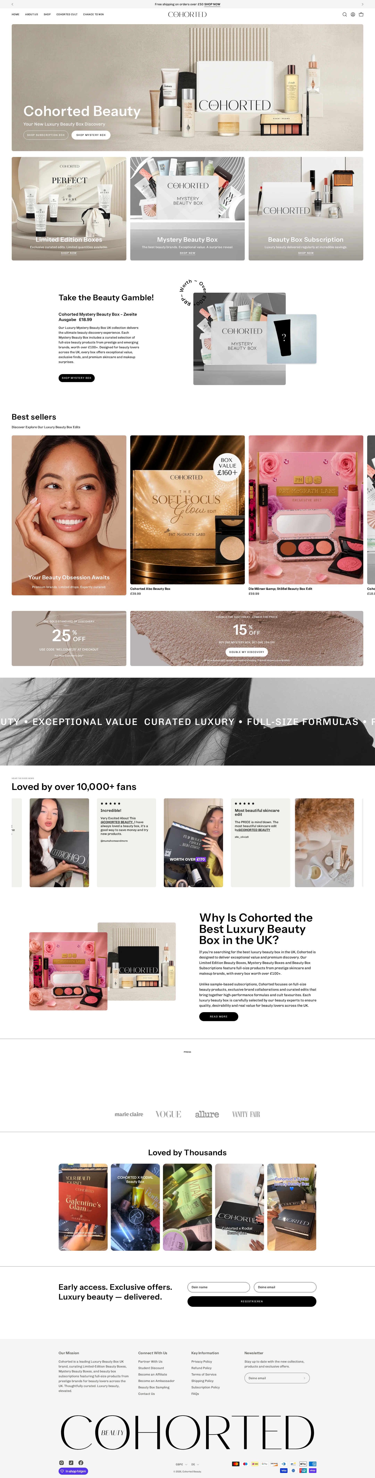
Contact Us (146, 1394)
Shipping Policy (202, 1381)
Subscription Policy (205, 1387)
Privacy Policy (201, 1361)
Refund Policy (201, 1368)
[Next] (362, 4)
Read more (219, 1016)
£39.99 (135, 593)
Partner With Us (150, 1361)
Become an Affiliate (152, 1374)
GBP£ (179, 1464)
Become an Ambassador (156, 1381)
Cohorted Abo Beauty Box (150, 588)
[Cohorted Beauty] (187, 14)
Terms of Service (203, 1374)
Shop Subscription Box (46, 135)
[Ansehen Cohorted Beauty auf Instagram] (61, 1463)
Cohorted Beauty (191, 1471)
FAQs (195, 1394)
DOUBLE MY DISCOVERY (246, 652)
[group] (187, 4)
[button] (47, 14)
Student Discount (151, 1368)
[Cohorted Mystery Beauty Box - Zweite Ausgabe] (239, 339)
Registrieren (252, 1301)
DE (193, 1464)
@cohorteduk (57, 826)
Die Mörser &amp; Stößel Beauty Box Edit (280, 588)
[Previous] (12, 4)
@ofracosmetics (174, 826)
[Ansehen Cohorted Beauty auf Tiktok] (70, 1463)
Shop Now (69, 252)
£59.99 (254, 593)
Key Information (205, 1353)
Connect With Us (152, 1353)
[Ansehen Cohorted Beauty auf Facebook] (80, 1463)
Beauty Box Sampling (153, 1387)
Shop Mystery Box (91, 135)
